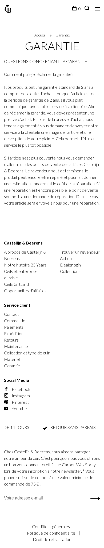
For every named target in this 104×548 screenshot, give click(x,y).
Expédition (13, 333)
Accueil (40, 35)
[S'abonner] (93, 498)
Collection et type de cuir (27, 352)
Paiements (13, 326)
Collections (70, 271)
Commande (14, 320)
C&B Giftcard (16, 284)
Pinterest (20, 402)
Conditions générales (51, 526)
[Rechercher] (88, 8)
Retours (11, 339)
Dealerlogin (70, 264)
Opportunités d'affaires (25, 290)
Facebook (20, 389)
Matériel (12, 359)
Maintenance (16, 346)
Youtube (19, 408)
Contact (11, 314)
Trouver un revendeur (79, 251)
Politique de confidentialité (51, 532)
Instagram (20, 395)
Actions (67, 258)
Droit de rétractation (52, 539)
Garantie (62, 35)
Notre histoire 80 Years (25, 264)
